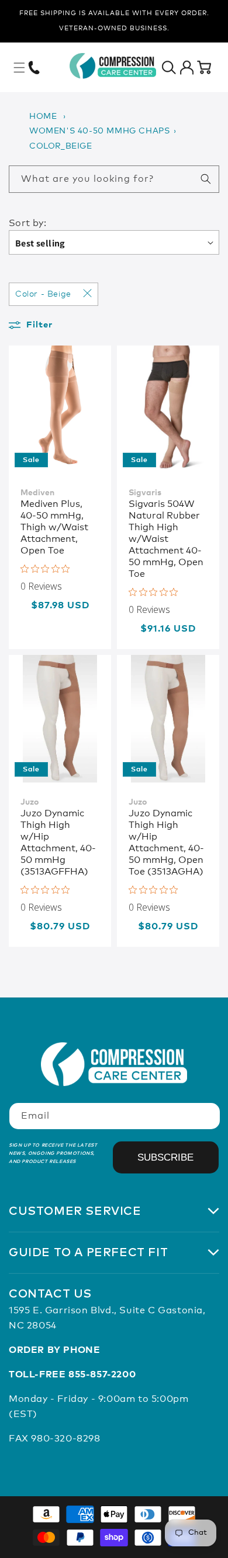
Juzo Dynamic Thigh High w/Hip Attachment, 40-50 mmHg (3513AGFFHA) (58, 842)
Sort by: (27, 223)
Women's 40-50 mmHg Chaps (99, 131)
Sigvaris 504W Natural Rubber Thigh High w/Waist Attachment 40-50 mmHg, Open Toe (166, 539)
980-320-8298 (65, 1438)
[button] (19, 68)
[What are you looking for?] (206, 179)
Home (43, 116)
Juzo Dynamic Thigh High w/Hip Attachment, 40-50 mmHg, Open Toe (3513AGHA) (166, 842)
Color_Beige (60, 146)
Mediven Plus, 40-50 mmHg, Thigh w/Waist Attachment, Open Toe (54, 527)
